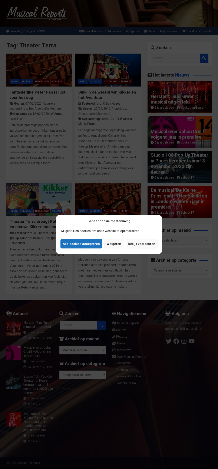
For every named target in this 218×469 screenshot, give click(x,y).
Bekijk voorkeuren (141, 244)
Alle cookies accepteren (81, 244)
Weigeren (114, 244)
